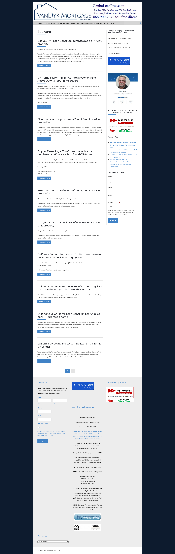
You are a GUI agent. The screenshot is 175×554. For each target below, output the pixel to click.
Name (110, 176)
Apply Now (111, 23)
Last (124, 183)
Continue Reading (44, 65)
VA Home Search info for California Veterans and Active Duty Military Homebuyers (66, 79)
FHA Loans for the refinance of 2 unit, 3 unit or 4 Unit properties (69, 192)
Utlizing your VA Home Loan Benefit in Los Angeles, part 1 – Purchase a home (68, 315)
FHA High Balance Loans (85, 23)
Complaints (99, 431)
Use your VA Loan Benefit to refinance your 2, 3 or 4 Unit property (68, 224)
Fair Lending (82, 431)
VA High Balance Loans (66, 23)
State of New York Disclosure (87, 436)
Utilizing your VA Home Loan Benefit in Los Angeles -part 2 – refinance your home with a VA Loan (69, 288)
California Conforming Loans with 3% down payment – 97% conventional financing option (69, 256)
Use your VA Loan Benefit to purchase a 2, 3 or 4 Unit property (69, 42)
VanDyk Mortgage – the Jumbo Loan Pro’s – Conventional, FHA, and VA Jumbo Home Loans (123, 145)
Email (110, 195)
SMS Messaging (114, 203)
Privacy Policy (90, 431)
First (109, 183)
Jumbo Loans (50, 23)
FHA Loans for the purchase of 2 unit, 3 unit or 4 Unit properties (69, 121)
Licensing (75, 431)
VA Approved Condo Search (118, 159)
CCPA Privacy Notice (81, 434)
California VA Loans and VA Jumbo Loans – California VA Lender (69, 345)
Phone (111, 187)
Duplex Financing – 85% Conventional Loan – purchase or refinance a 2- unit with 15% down (65, 153)
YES (110, 206)
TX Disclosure (93, 434)
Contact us (101, 23)
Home (39, 23)
